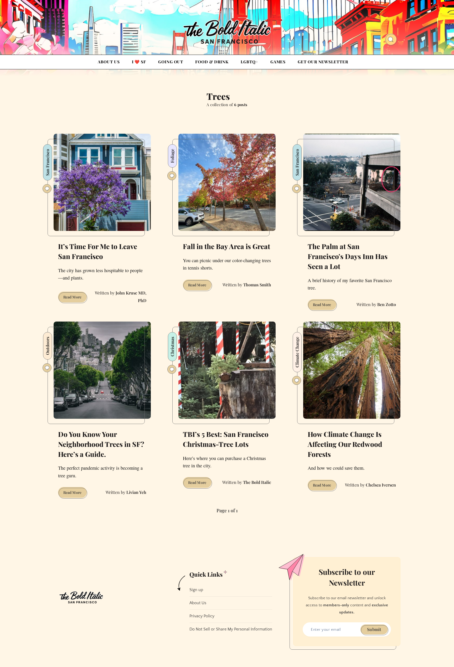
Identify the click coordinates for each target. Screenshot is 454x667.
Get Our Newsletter (323, 61)
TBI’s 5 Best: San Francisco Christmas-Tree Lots (226, 439)
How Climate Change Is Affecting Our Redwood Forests (345, 444)
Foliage (172, 156)
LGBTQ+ (249, 61)
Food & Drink (212, 61)
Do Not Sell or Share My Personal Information (230, 629)
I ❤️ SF (139, 61)
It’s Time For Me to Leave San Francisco (97, 251)
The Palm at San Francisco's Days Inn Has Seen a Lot (348, 256)
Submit (374, 629)
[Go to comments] (47, 188)
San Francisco (47, 162)
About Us (109, 61)
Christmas (172, 346)
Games (278, 61)
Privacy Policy (201, 616)
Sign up (196, 589)
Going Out (170, 61)
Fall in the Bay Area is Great (226, 246)
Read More (75, 298)
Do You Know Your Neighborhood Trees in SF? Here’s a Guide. (101, 444)
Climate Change (297, 352)
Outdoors (47, 346)
